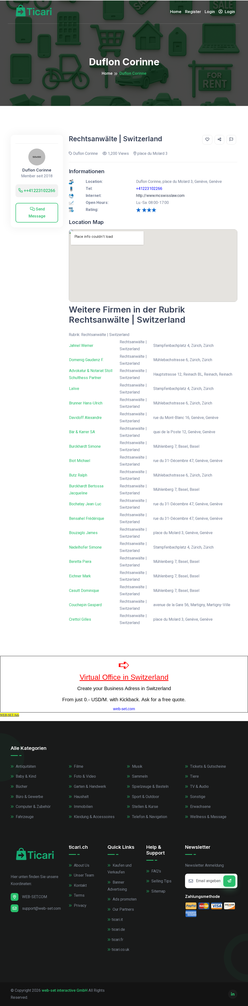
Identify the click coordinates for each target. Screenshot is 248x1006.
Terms (79, 895)
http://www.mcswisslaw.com (160, 195)
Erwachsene (200, 806)
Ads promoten (124, 899)
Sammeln (139, 776)
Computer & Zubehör (33, 806)
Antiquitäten (25, 766)
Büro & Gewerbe (29, 796)
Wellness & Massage (207, 816)
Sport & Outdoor (145, 796)
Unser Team (83, 875)
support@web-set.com (41, 908)
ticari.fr (117, 939)
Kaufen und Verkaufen (120, 869)
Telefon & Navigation (149, 816)
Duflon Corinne (36, 170)
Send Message (37, 212)
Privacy (79, 905)
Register (193, 11)
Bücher (21, 786)
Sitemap (157, 891)
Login (210, 11)
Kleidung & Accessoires (94, 816)
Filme (78, 766)
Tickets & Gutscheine (207, 766)
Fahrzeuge (24, 816)
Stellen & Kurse (144, 806)
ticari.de (118, 929)
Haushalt (81, 796)
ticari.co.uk (120, 949)
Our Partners (123, 909)
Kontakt (80, 885)
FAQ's (155, 871)
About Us (81, 865)
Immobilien (83, 806)
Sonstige (197, 796)
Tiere (194, 776)
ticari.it (117, 919)
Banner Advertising (117, 886)
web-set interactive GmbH (64, 990)
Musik (136, 766)
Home (175, 11)
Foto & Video (84, 776)
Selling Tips (160, 881)
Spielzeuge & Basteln (150, 786)
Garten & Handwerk (89, 786)
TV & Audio (199, 786)
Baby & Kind (25, 776)
